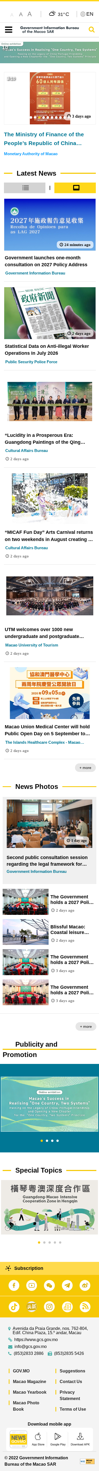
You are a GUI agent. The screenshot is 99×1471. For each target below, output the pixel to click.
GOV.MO (21, 1371)
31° (63, 14)
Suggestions (72, 1371)
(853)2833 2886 (29, 1353)
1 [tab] (41, 1141)
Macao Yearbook (29, 1392)
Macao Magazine (29, 1381)
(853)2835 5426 (69, 1353)
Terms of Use (73, 1409)
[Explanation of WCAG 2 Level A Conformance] (87, 1461)
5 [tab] (60, 1242)
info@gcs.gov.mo (31, 1347)
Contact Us (71, 1381)
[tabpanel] (49, 1104)
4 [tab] (57, 1141)
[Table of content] (7, 30)
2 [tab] (47, 1141)
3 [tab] (52, 1141)
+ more (85, 768)
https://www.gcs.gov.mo (36, 1340)
